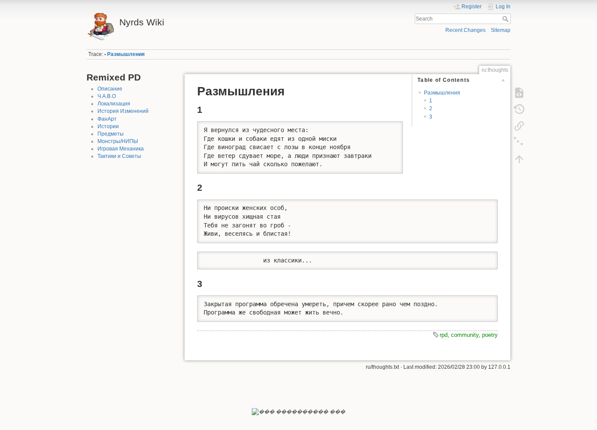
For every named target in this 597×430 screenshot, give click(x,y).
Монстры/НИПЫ (117, 141)
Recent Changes (465, 30)
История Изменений (123, 111)
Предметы (110, 134)
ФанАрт (107, 119)
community (465, 335)
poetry (490, 335)
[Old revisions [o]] (519, 109)
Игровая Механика (120, 149)
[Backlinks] (519, 126)
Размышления (126, 54)
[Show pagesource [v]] (519, 92)
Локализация (113, 104)
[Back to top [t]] (519, 159)
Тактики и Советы (119, 156)
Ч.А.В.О (106, 96)
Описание (109, 89)
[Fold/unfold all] (519, 142)
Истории (108, 126)
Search (506, 19)
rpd (444, 335)
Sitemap (500, 30)
